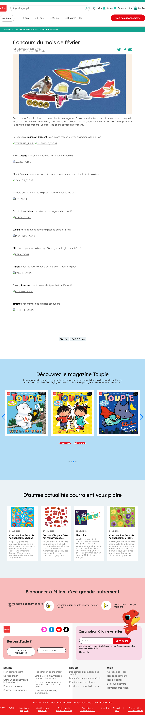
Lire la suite (84, 652)
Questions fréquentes (21, 651)
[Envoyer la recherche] (87, 8)
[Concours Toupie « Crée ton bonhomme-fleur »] (122, 517)
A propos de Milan (116, 672)
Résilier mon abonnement (48, 672)
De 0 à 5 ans (78, 339)
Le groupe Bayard (116, 684)
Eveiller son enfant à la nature (85, 686)
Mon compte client (13, 672)
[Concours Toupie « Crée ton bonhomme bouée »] (22, 517)
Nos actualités (114, 680)
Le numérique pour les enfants (85, 678)
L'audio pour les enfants (82, 682)
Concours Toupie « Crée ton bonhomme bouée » (22, 536)
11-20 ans (54, 17)
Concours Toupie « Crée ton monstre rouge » (55, 536)
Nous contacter (51, 650)
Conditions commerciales (87, 709)
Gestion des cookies (42, 709)
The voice (81, 535)
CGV (2, 708)
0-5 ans (25, 17)
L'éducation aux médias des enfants (84, 673)
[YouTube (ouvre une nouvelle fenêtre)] (59, 631)
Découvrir (80, 443)
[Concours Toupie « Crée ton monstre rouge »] (56, 517)
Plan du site (117, 709)
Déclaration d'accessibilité (135, 709)
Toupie (63, 339)
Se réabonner (10, 676)
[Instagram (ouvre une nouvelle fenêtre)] (44, 631)
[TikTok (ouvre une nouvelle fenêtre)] (66, 631)
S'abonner (65, 443)
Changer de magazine (15, 690)
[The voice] (89, 517)
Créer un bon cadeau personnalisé (46, 691)
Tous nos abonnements (127, 17)
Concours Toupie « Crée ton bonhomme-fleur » (121, 536)
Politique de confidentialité (64, 709)
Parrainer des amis (13, 686)
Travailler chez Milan (118, 688)
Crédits (105, 708)
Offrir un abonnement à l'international (15, 681)
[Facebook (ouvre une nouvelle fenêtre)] (51, 631)
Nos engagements (117, 676)
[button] (3, 417)
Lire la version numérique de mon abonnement (48, 677)
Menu (9, 18)
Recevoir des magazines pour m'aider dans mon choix (48, 684)
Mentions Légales (24, 709)
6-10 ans (39, 17)
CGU (11, 708)
